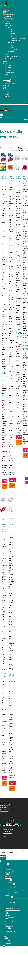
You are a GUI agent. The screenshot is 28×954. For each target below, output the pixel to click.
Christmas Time (14, 36)
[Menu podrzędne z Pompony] (10, 11)
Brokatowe (7, 880)
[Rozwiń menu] (1, 115)
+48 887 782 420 (4, 811)
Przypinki (7, 70)
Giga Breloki (8, 65)
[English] (27, 103)
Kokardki (4, 874)
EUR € (4, 15)
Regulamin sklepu (7, 831)
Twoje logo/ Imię (11, 51)
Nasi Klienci (6, 85)
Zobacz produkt (5, 481)
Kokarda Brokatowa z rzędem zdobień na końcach (11, 523)
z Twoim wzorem (9, 58)
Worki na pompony (9, 18)
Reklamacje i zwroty (7, 834)
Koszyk (7, 94)
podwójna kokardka (12, 49)
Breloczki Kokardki (9, 72)
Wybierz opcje (5, 486)
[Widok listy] (22, 149)
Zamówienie (8, 96)
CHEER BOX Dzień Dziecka (11, 81)
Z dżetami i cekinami (10, 43)
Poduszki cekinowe (9, 67)
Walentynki (13, 33)
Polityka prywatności (8, 829)
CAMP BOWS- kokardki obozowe (13, 60)
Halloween (13, 35)
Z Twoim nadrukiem (15, 40)
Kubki (6, 69)
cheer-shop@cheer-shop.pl (7, 812)
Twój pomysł (11, 42)
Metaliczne (7, 52)
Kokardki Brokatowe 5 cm (4, 178)
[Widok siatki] (19, 148)
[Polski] (25, 103)
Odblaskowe (8, 23)
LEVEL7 (10, 29)
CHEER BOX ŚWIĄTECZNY (11, 83)
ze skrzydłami (11, 47)
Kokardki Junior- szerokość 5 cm (12, 56)
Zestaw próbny (8, 16)
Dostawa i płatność (7, 833)
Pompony (7, 12)
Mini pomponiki (8, 19)
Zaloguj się (7, 92)
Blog (4, 87)
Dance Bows (8, 25)
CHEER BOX (5, 928)
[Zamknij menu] (0, 861)
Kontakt (5, 88)
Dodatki (4, 913)
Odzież (5, 61)
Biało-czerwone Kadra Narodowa (18, 38)
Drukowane (10, 884)
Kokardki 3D (8, 897)
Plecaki (7, 74)
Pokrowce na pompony (10, 77)
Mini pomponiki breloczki (10, 76)
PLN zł (4, 10)
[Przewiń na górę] (1, 858)
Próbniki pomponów (9, 14)
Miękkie (7, 54)
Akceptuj (3, 855)
